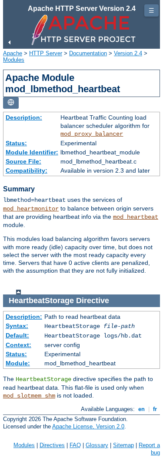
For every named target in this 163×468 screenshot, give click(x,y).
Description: (24, 117)
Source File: (23, 161)
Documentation (88, 53)
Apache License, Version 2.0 (88, 426)
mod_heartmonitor (31, 208)
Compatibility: (26, 170)
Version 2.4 (128, 53)
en (141, 409)
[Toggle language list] (11, 103)
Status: (16, 143)
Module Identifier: (32, 152)
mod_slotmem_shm (29, 395)
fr (155, 409)
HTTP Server (45, 53)
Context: (18, 344)
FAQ (75, 445)
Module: (18, 363)
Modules (13, 60)
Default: (17, 335)
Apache (12, 53)
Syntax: (17, 325)
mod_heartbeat (135, 217)
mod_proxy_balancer (91, 133)
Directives (52, 445)
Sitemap (123, 445)
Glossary (97, 445)
